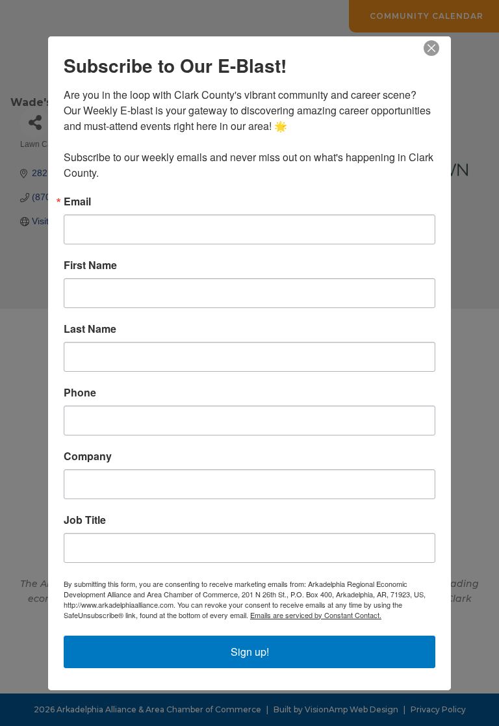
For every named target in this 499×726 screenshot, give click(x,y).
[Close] (439, 48)
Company (88, 456)
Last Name (90, 329)
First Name (90, 265)
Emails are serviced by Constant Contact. (315, 615)
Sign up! (250, 651)
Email (77, 201)
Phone (80, 392)
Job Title (85, 520)
